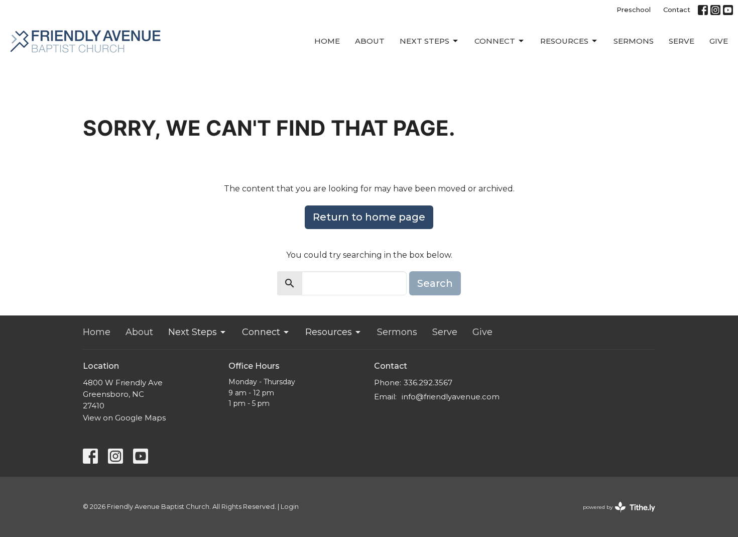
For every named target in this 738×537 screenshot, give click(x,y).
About (370, 41)
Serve (681, 41)
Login (290, 506)
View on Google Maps (124, 417)
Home (327, 41)
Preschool (634, 10)
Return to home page (369, 217)
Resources (564, 41)
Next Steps (424, 41)
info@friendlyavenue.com (451, 396)
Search (435, 283)
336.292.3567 (428, 382)
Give (718, 41)
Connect (494, 41)
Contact (676, 10)
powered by (614, 515)
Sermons (633, 41)
